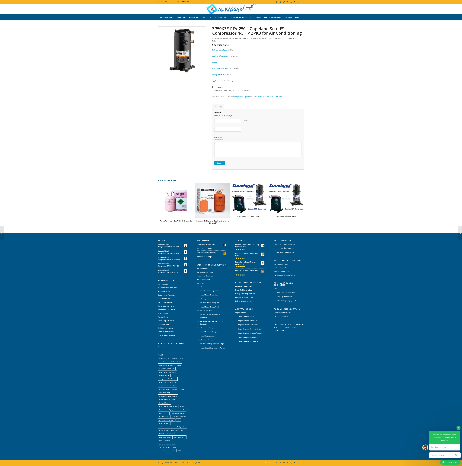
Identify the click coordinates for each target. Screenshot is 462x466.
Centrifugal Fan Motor (166, 306)
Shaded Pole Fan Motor (166, 335)
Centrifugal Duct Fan (165, 302)
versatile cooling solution (167, 451)
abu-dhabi (162, 358)
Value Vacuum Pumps (205, 340)
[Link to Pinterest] (287, 2)
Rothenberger (163, 347)
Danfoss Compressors (282, 316)
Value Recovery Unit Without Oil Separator (211, 322)
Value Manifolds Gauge (208, 332)
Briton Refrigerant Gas (243, 286)
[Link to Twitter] (280, 2)
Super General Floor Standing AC (250, 329)
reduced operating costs (167, 427)
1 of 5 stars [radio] (215, 139)
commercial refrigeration (167, 372)
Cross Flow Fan (163, 313)
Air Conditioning (176, 362)
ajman (179, 365)
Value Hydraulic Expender (209, 291)
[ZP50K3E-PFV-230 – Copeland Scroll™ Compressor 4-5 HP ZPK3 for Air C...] (2, 233)
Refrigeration (181, 427)
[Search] (301, 17)
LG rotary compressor (178, 416)
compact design (164, 375)
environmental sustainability (168, 406)
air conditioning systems (167, 365)
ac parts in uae (164, 362)
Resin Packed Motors (166, 332)
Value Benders (202, 268)
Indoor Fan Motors (165, 324)
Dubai (271, 97)
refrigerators (163, 430)
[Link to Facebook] (276, 2)
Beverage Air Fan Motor (166, 295)
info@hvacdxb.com (169, 2)
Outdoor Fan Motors (165, 328)
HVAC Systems (163, 413)
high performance (175, 410)
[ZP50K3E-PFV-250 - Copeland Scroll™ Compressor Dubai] (182, 50)
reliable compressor (176, 430)
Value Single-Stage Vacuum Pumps (212, 348)
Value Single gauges (207, 336)
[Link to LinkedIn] (298, 2)
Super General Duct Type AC (248, 337)
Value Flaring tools (203, 299)
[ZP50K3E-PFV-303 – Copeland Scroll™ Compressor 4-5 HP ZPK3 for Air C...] (460, 233)
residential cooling (165, 437)
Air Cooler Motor (164, 291)
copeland (266, 97)
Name (246, 120)
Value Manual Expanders (209, 295)
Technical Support (165, 447)
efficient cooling (164, 392)
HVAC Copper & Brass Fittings (284, 275)
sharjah (167, 440)
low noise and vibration (166, 420)
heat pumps (163, 410)
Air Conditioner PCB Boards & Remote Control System (287, 329)
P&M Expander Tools (284, 296)
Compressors (238, 97)
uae (174, 447)
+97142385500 (184, 2)
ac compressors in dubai (176, 358)
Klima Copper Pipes (281, 264)
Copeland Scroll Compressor (168, 389)
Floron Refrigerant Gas (243, 290)
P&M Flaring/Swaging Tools (287, 301)
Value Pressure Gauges (205, 328)
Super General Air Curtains (248, 341)
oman (178, 420)
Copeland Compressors (282, 312)
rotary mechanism (179, 437)
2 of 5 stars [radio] (216, 139)
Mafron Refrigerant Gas (244, 297)
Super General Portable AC (248, 325)
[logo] (231, 9)
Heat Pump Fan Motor (166, 321)
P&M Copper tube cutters (286, 292)
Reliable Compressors (166, 434)
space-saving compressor (167, 444)
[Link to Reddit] (291, 2)
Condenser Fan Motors (166, 310)
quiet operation (164, 423)
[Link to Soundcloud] (302, 2)
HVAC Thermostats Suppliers (284, 244)
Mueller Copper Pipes (282, 271)
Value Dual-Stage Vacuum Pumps (212, 344)
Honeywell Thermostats (285, 248)
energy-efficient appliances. (168, 396)
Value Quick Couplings (205, 276)
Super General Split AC (246, 316)
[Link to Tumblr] (294, 2)
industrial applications (178, 413)
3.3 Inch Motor (163, 284)
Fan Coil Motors (163, 317)
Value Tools (201, 283)
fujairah (182, 406)
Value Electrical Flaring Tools (210, 303)
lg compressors (164, 416)
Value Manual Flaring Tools (209, 307)
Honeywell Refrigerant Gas (245, 294)
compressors (258, 97)
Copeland (247, 97)
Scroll (276, 97)
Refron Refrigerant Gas (243, 301)
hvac (184, 410)
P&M (275, 289)
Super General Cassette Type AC (250, 333)
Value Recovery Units (204, 311)
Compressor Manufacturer (167, 379)
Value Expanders (203, 287)
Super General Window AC (248, 321)
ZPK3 (280, 97)
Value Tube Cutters (204, 279)
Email (245, 129)
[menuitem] (166, 17)
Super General (240, 312)
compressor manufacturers (168, 382)
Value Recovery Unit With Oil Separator (210, 316)
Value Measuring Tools (205, 272)
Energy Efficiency (164, 403)
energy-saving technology (167, 399)
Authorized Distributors (166, 369)
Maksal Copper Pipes (281, 268)
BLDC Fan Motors (164, 299)
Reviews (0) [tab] (218, 107)
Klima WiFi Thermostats (285, 252)
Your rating (218, 137)
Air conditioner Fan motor (167, 288)
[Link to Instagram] (284, 2)
